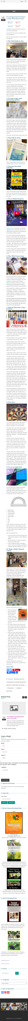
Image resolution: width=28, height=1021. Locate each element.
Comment (3, 767)
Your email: (4, 796)
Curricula (10, 728)
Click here (16, 163)
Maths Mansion (10, 228)
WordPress (19, 1018)
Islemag (8, 1018)
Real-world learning (13, 685)
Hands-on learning (15, 682)
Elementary (16, 679)
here (16, 194)
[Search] (17, 973)
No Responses (10, 688)
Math (7, 685)
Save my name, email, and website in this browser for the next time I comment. (14, 763)
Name (3, 743)
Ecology (14, 728)
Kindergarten (23, 682)
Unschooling (22, 685)
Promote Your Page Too (5, 963)
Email (3, 749)
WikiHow (8, 282)
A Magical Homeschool (5, 960)
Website (3, 755)
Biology (5, 728)
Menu (22, 1)
